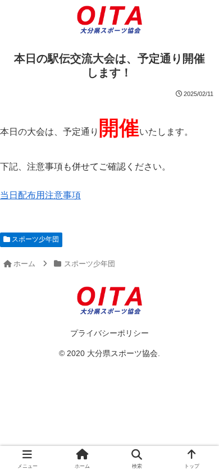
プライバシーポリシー (109, 333)
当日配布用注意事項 (40, 195)
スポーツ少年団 (34, 239)
